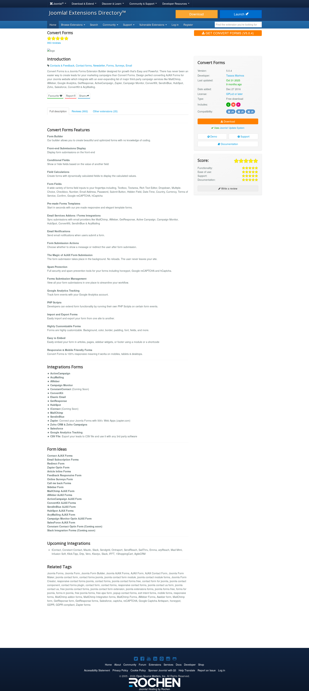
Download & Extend (83, 3)
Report (70, 95)
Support (244, 136)
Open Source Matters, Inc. (151, 676)
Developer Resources (175, 3)
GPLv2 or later (234, 94)
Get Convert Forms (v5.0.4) (229, 33)
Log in (175, 24)
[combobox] (238, 24)
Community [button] (109, 24)
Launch (239, 14)
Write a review (228, 188)
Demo (213, 136)
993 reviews (54, 43)
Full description (58, 111)
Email (129, 65)
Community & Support (142, 3)
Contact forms (84, 65)
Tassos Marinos (235, 75)
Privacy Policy (120, 670)
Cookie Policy (138, 670)
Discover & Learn (112, 3)
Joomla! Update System (232, 127)
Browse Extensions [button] (72, 24)
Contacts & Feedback (62, 65)
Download (196, 14)
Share (83, 95)
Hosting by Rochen (154, 689)
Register (188, 24)
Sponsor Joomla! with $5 (162, 670)
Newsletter (99, 65)
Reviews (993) (80, 111)
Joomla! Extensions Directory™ (87, 12)
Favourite (54, 95)
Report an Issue (207, 670)
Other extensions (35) (105, 111)
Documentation (229, 144)
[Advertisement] (228, 220)
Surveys (119, 65)
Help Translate (187, 670)
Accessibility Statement (97, 670)
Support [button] (128, 24)
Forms (110, 65)
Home (53, 24)
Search (94, 24)
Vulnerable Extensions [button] (152, 24)
